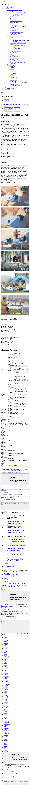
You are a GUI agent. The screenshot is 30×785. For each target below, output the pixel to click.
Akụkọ (5, 87)
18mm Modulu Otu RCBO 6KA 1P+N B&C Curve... (15, 522)
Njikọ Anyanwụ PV (15, 84)
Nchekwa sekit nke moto (16, 21)
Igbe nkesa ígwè (17, 38)
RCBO (11, 18)
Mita (11, 54)
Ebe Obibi (6, 4)
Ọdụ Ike (12, 67)
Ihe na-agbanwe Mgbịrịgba (16, 60)
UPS (14, 70)
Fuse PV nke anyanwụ (15, 76)
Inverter (12, 69)
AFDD (11, 23)
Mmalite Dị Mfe (14, 59)
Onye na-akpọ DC (14, 74)
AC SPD (12, 27)
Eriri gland (12, 63)
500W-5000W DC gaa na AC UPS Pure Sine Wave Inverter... (16, 550)
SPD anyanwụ (13, 77)
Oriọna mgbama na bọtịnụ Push (17, 62)
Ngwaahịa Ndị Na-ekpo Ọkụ (8, 585)
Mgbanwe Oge (13, 55)
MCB (11, 11)
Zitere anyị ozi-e (5, 149)
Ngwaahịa (6, 8)
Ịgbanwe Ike (13, 81)
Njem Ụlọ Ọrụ (10, 7)
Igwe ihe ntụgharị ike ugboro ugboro (19, 49)
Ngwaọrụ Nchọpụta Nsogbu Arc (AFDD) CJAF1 (16, 559)
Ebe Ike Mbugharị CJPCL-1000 (12, 472)
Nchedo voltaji (13, 34)
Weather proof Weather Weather (17, 51)
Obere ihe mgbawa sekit (19, 12)
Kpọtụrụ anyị (7, 89)
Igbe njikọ (15, 41)
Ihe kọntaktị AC (14, 25)
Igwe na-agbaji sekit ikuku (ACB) (18, 43)
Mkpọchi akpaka (14, 52)
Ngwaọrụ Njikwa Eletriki (13, 36)
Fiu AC (11, 29)
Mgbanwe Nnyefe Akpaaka (16, 32)
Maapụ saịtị (18, 585)
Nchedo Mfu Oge (14, 22)
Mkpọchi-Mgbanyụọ (15, 58)
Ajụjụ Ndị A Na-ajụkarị (9, 88)
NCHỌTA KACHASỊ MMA (15, 586)
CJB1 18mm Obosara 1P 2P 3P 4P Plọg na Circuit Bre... (16, 540)
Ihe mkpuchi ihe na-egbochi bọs (17, 33)
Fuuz (11, 78)
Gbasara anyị (7, 5)
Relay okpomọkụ (14, 56)
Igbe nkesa (12, 37)
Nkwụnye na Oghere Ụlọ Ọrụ (20, 45)
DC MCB (12, 66)
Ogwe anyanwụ (14, 80)
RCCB (11, 16)
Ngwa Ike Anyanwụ (12, 65)
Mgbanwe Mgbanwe (15, 30)
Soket (11, 44)
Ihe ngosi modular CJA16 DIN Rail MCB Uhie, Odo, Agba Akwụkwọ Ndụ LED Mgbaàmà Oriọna (15, 470)
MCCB (11, 19)
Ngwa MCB (16, 15)
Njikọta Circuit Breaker (18, 14)
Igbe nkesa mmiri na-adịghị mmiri (21, 40)
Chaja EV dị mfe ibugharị (16, 85)
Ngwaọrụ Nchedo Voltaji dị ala (14, 10)
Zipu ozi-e (3, 589)
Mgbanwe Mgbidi (17, 47)
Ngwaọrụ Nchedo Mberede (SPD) (18, 82)
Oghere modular (17, 48)
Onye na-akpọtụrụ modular (19, 26)
